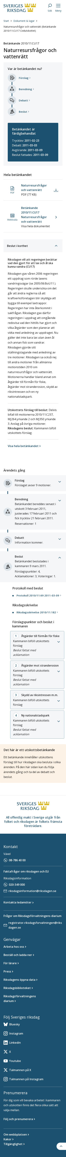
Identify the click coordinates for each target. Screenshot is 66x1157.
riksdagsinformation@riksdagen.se (32, 891)
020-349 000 (17, 885)
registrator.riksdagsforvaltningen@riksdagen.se (35, 925)
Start (6, 20)
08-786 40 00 (17, 860)
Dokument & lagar (23, 20)
